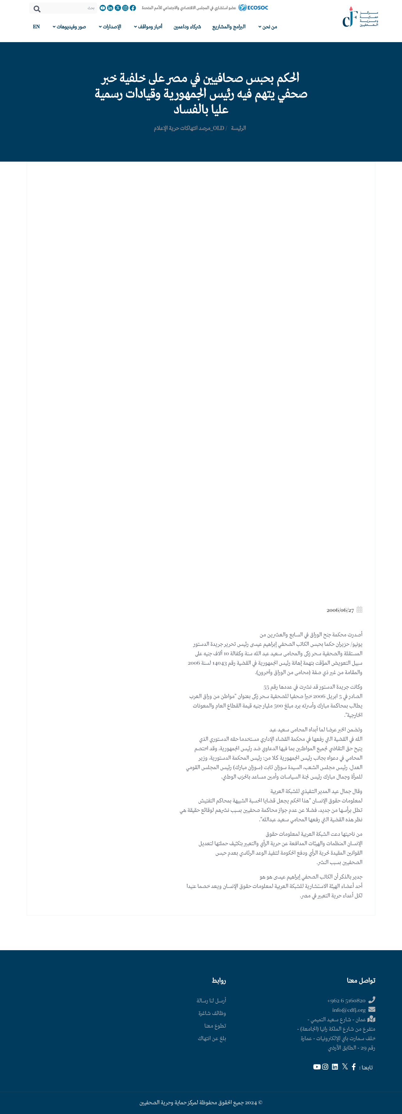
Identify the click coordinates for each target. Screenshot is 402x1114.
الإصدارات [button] (111, 27)
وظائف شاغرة (212, 1013)
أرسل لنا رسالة (211, 1001)
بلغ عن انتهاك (212, 1038)
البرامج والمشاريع (229, 27)
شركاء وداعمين (187, 27)
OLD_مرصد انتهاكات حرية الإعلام (189, 128)
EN (36, 27)
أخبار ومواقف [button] (149, 27)
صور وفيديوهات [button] (71, 27)
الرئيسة (238, 128)
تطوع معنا (215, 1026)
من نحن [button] (269, 27)
